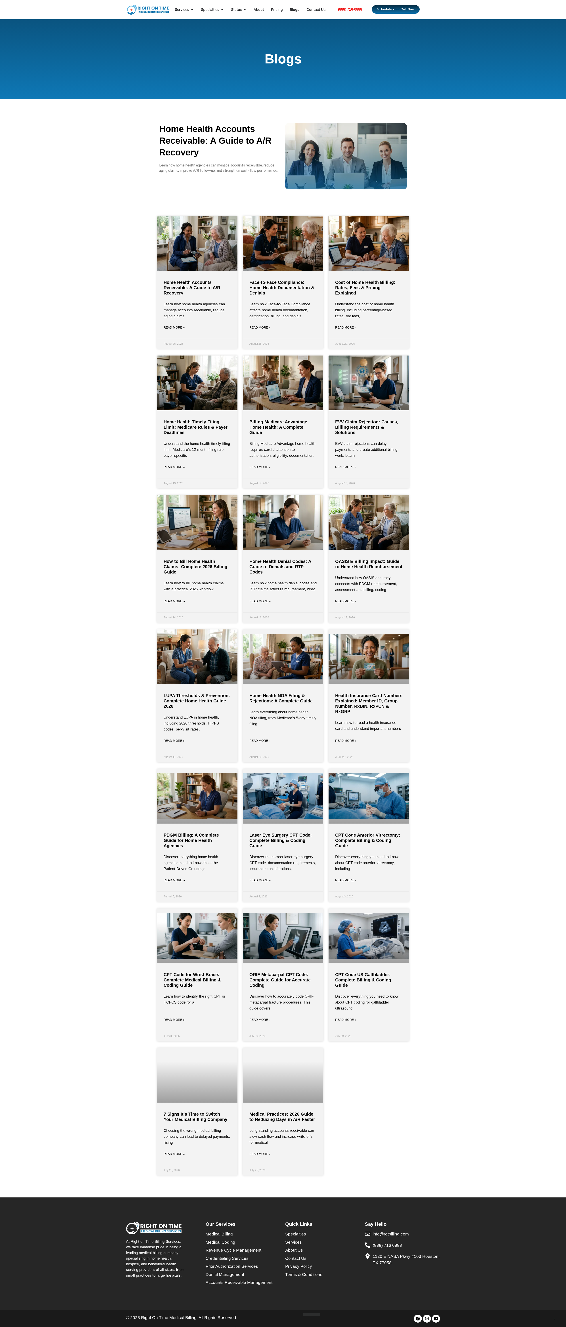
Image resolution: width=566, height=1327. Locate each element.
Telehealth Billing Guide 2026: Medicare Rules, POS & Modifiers (195, 1254)
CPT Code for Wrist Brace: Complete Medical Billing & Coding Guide (192, 980)
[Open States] (245, 9)
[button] (553, 1314)
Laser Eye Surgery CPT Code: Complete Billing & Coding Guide (280, 840)
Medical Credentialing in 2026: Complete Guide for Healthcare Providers (367, 1254)
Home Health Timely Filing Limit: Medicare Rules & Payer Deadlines (196, 427)
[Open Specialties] (222, 9)
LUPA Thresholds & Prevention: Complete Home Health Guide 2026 (197, 701)
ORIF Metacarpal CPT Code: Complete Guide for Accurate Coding (280, 980)
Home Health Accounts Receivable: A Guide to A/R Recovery (192, 287)
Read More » (174, 327)
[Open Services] (192, 9)
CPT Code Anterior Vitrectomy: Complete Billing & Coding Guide (367, 840)
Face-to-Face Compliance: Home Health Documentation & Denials (281, 287)
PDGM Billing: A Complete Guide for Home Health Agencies (191, 840)
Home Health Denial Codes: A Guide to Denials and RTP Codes (280, 566)
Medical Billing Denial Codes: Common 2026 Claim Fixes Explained (280, 1254)
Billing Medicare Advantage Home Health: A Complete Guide (278, 427)
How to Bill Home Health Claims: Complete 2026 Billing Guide (195, 566)
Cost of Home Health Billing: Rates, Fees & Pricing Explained (365, 287)
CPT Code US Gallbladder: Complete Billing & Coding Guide (363, 980)
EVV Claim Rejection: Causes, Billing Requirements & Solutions (366, 427)
